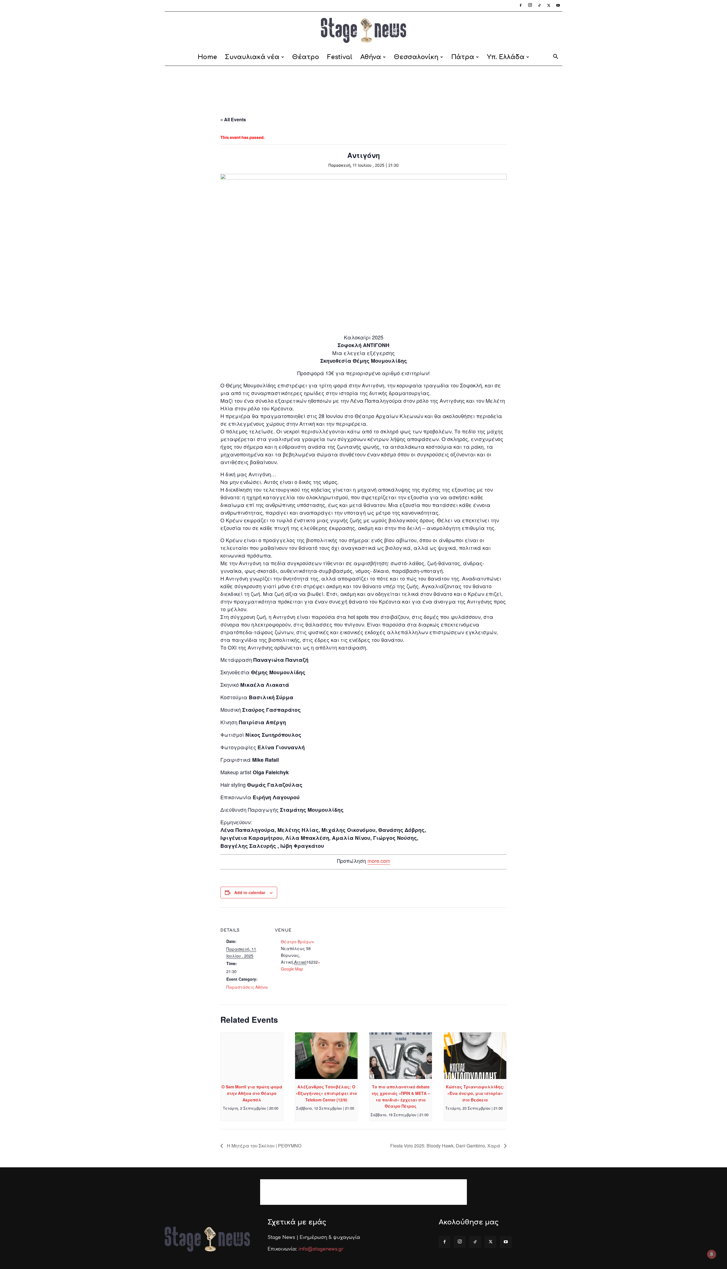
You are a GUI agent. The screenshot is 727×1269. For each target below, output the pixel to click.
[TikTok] (539, 5)
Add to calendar (249, 892)
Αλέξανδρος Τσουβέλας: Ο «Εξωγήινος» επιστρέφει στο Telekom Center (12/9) (326, 1093)
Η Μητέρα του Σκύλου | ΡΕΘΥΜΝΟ (263, 1145)
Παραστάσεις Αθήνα (247, 987)
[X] (548, 5)
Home (207, 57)
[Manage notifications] (711, 1254)
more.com (378, 860)
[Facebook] (520, 5)
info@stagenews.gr (321, 1249)
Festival (339, 57)
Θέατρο (305, 57)
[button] (555, 57)
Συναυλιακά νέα (252, 57)
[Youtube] (558, 5)
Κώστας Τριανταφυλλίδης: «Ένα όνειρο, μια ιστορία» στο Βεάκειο (475, 1093)
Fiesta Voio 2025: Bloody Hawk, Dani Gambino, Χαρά (445, 1145)
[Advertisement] (363, 85)
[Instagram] (530, 5)
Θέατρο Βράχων (297, 941)
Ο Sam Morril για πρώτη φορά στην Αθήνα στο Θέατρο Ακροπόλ (252, 1093)
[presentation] (252, 1055)
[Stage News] (363, 30)
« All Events (233, 119)
